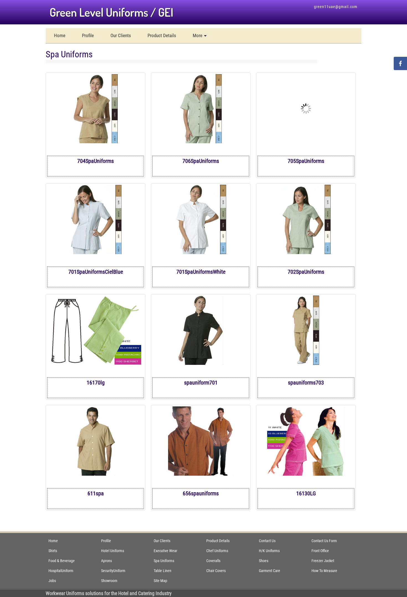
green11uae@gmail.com (335, 6)
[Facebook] (400, 63)
